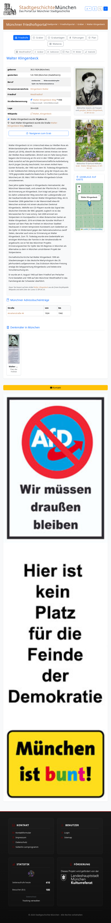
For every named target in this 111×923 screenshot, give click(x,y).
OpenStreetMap (96, 229)
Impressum (21, 837)
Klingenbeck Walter (39, 89)
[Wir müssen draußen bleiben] (55, 597)
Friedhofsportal (67, 24)
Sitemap (68, 837)
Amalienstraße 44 (16, 313)
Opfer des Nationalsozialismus (43, 84)
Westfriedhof (36, 94)
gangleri (82, 110)
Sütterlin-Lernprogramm (27, 847)
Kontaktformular (23, 832)
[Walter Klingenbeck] (14, 349)
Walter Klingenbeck (94, 110)
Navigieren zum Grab (40, 133)
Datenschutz (21, 842)
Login (67, 832)
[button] (89, 204)
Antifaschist (36, 81)
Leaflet (85, 229)
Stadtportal (52, 24)
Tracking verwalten (31, 900)
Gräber (80, 24)
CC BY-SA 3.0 (89, 113)
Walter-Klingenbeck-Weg (44, 99)
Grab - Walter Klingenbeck (86, 166)
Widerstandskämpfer (52, 81)
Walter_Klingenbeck (42, 113)
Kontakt (56, 387)
